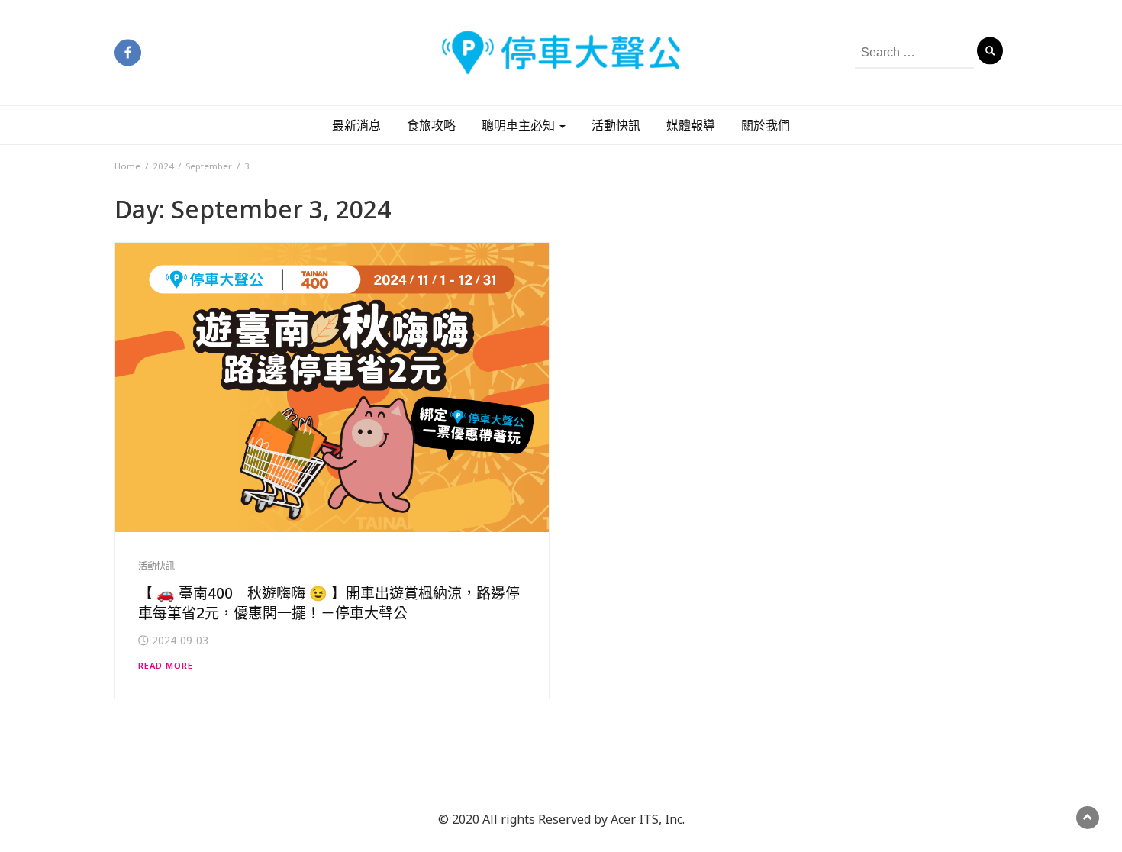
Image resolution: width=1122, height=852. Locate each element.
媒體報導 (690, 125)
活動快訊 (616, 125)
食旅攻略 (431, 125)
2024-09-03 (180, 640)
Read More (165, 665)
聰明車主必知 (520, 125)
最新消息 (356, 125)
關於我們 (765, 125)
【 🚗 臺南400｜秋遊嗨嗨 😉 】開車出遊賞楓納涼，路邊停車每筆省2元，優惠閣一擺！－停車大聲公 (329, 603)
